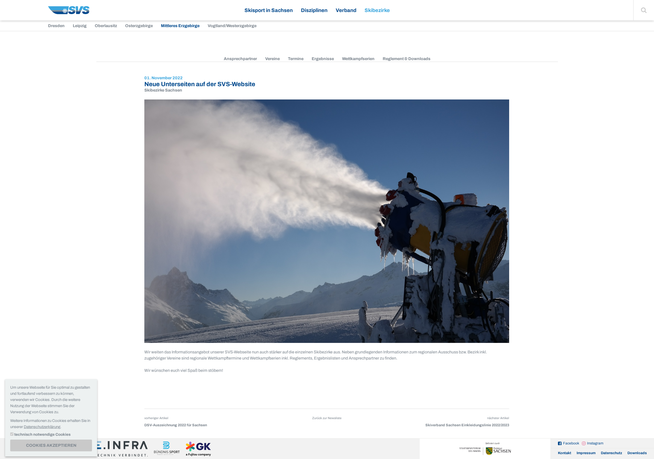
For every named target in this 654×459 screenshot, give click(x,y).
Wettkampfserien (358, 59)
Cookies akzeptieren (51, 445)
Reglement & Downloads (406, 59)
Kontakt (564, 453)
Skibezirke (377, 10)
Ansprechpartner (240, 59)
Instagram (595, 443)
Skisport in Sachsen (268, 10)
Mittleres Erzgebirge (180, 26)
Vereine (272, 59)
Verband (346, 10)
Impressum (586, 453)
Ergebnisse (323, 59)
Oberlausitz (106, 26)
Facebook (571, 443)
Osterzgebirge (139, 26)
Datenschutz (611, 453)
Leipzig (80, 26)
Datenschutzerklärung (42, 427)
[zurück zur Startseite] (68, 12)
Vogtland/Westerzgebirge (232, 26)
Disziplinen (314, 10)
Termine (295, 59)
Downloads (637, 453)
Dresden (56, 26)
